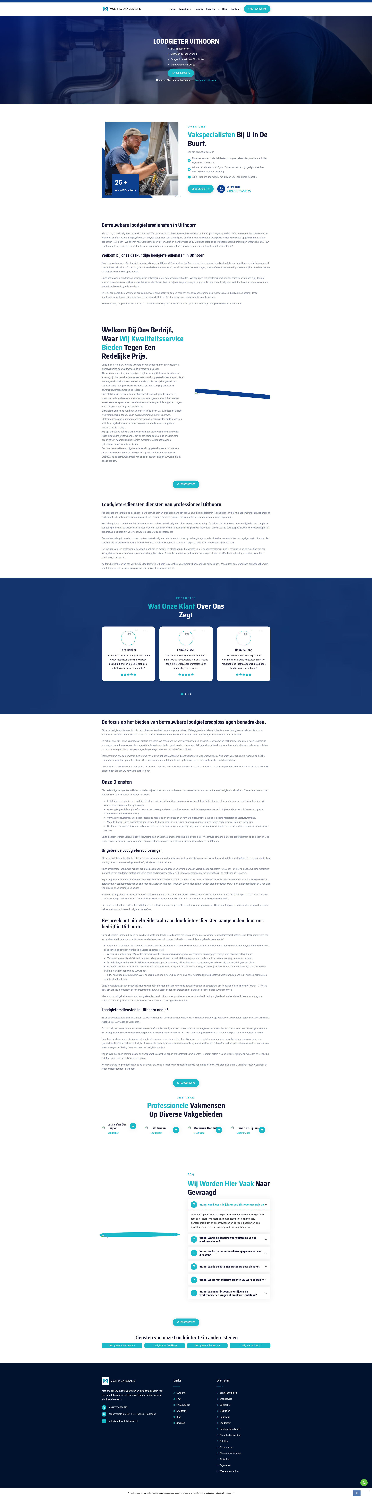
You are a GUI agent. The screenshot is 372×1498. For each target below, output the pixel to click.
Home (172, 9)
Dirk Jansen (158, 1128)
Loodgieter (224, 1423)
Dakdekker (224, 1405)
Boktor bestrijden (228, 1392)
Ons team (181, 1411)
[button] (182, 695)
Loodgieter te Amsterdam (122, 1345)
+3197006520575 (257, 8)
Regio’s (199, 9)
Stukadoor (224, 1459)
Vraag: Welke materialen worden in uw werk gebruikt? (231, 1279)
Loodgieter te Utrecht (250, 1345)
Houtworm (224, 1417)
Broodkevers (225, 1399)
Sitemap (180, 1423)
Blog (225, 9)
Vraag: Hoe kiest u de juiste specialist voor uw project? (231, 1204)
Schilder (223, 1441)
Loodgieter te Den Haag (165, 1345)
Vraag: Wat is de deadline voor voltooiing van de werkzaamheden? (227, 1239)
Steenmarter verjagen (230, 1453)
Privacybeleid (183, 1405)
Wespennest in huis (229, 1471)
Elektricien (224, 1411)
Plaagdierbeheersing (229, 1435)
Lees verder (199, 188)
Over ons (180, 1392)
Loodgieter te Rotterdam (207, 1345)
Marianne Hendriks (206, 1128)
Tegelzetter (225, 1465)
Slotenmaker (226, 1447)
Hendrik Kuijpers (248, 1128)
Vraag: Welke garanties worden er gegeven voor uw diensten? (230, 1253)
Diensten (184, 9)
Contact (235, 9)
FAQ (178, 1399)
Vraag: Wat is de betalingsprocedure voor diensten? (230, 1266)
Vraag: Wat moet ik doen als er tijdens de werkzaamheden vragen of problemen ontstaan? (228, 1293)
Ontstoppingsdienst (229, 1429)
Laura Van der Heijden (117, 1126)
